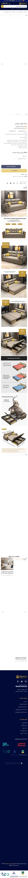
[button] (9, 3)
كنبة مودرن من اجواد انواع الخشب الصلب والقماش (20, 658)
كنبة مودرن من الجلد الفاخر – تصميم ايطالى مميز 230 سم (7, 572)
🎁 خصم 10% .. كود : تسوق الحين (14, 0)
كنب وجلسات (15, 176)
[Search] (2, 6)
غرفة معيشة (20, 176)
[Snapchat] (10, 183)
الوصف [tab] (25, 187)
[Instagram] (14, 183)
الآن (20, 183)
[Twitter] (17, 183)
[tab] (25, 187)
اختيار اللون (24, 156)
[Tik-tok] (7, 183)
